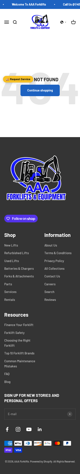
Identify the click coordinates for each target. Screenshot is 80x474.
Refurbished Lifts (16, 253)
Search (49, 292)
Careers (49, 284)
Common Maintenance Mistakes (19, 363)
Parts (8, 284)
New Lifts (11, 245)
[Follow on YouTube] (29, 429)
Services (10, 292)
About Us (50, 245)
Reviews (50, 300)
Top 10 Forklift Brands (19, 353)
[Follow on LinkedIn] (40, 429)
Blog (7, 382)
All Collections (54, 268)
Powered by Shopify (41, 461)
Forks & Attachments (19, 276)
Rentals (9, 300)
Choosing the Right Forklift (17, 342)
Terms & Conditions (57, 253)
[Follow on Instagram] (18, 429)
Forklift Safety (14, 333)
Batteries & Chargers (19, 268)
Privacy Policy (54, 261)
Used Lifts (11, 261)
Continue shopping (40, 90)
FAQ (7, 374)
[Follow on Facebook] (7, 429)
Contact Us (52, 276)
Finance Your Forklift (18, 325)
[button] (63, 22)
